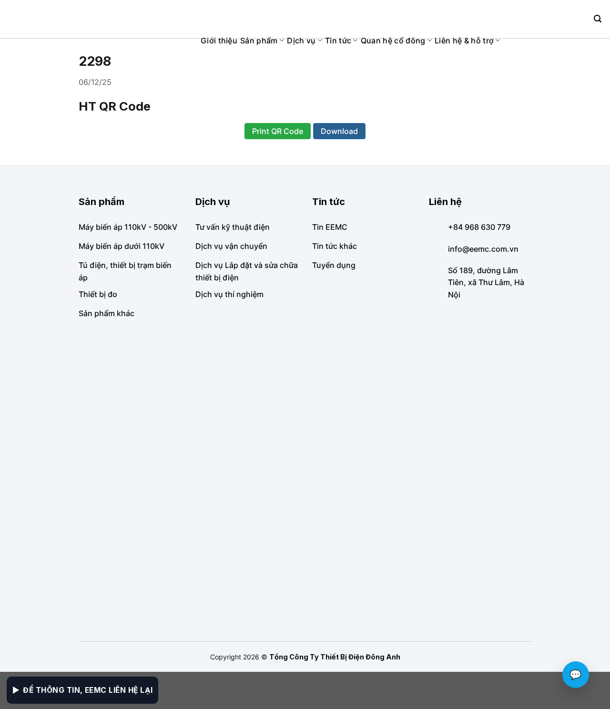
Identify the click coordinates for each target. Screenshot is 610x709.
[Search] (597, 19)
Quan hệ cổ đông (393, 40)
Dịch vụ (301, 40)
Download (339, 131)
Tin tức (338, 40)
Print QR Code (277, 131)
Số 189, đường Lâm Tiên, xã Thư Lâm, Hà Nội (486, 282)
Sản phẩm (259, 40)
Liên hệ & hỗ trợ (464, 40)
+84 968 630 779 (479, 227)
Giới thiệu (219, 40)
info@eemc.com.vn (483, 249)
